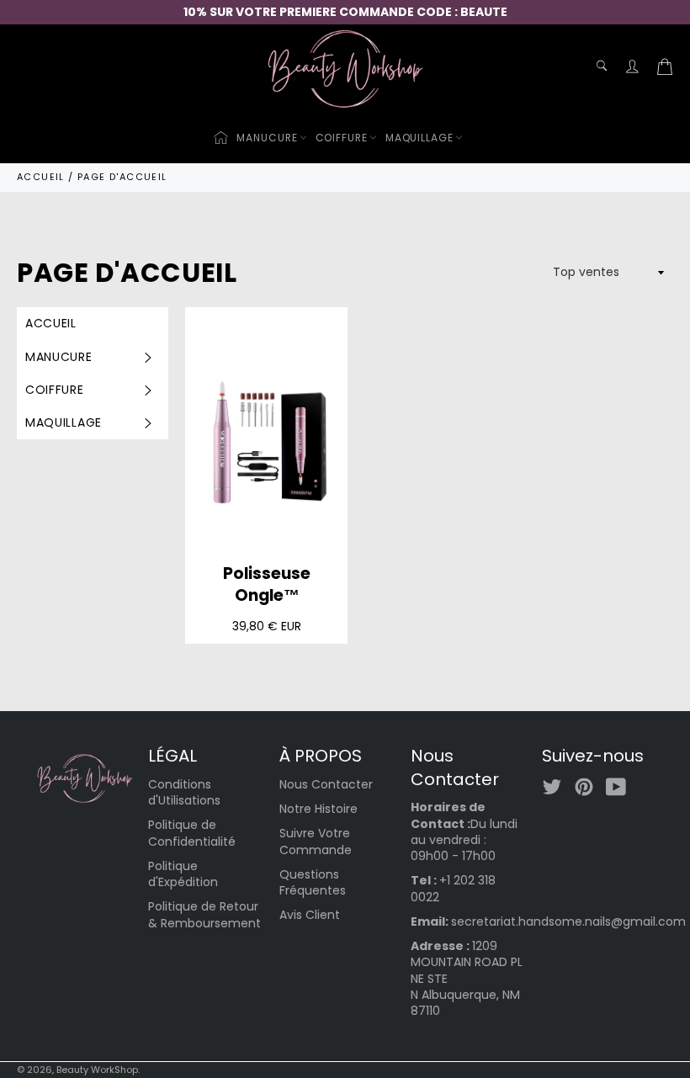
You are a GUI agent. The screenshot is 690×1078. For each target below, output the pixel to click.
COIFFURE (342, 137)
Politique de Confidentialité (192, 832)
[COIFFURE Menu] (147, 390)
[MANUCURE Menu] (147, 357)
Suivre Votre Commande (315, 841)
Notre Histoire (318, 808)
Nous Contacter (326, 784)
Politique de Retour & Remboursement (204, 914)
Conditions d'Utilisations (184, 792)
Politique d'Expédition (183, 874)
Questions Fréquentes (312, 882)
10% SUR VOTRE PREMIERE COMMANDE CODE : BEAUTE (345, 11)
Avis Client (309, 914)
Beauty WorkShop (97, 1069)
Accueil (51, 323)
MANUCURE (266, 137)
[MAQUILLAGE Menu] (147, 422)
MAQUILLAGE (419, 137)
